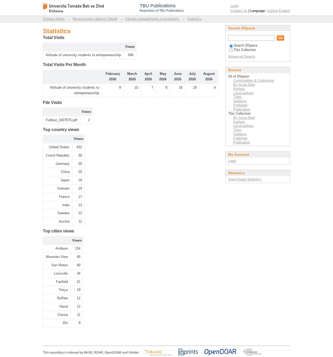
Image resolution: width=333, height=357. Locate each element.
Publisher (240, 105)
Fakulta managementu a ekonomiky (152, 19)
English (284, 11)
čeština (272, 11)
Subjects (240, 101)
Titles (237, 97)
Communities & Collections (253, 80)
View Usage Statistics (244, 179)
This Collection (245, 50)
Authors (239, 89)
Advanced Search (241, 57)
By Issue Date (244, 85)
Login (234, 6)
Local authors (243, 93)
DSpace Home (54, 19)
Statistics (194, 19)
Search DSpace (245, 45)
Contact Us (238, 11)
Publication (241, 109)
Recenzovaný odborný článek (95, 19)
